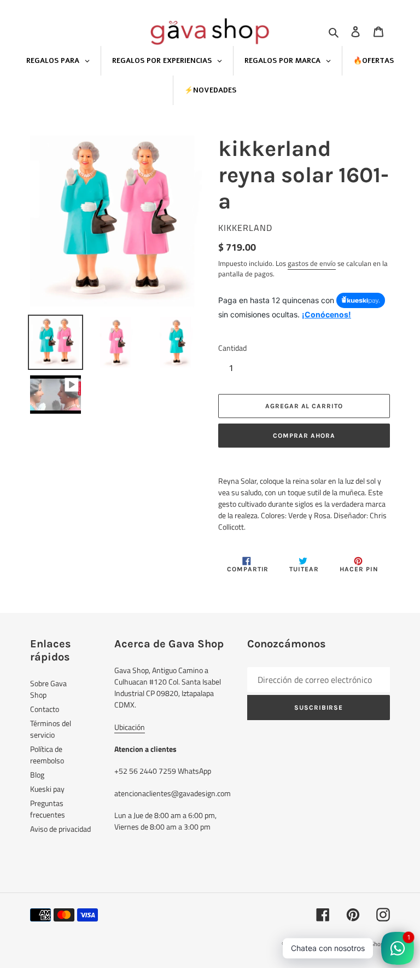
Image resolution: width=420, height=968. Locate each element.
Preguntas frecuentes (47, 808)
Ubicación (129, 727)
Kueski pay (47, 789)
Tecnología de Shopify (362, 944)
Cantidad (232, 347)
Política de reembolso (47, 754)
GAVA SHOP (317, 944)
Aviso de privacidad (60, 828)
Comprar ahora (304, 435)
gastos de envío (312, 263)
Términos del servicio (50, 728)
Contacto (44, 709)
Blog (37, 774)
